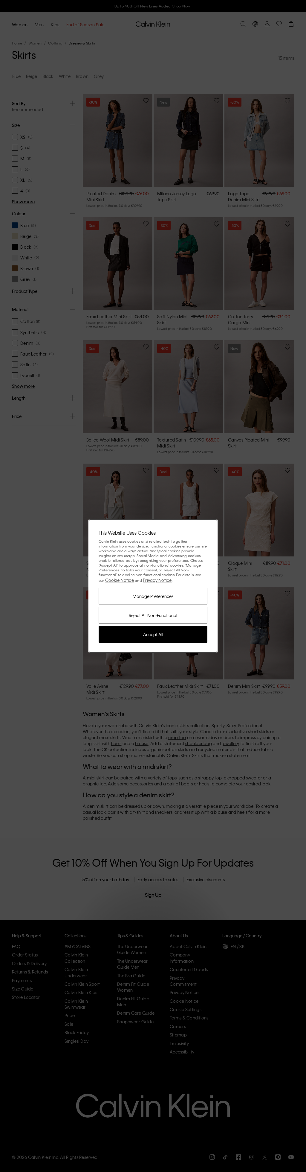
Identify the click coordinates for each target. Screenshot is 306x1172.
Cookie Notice (119, 580)
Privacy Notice (157, 580)
